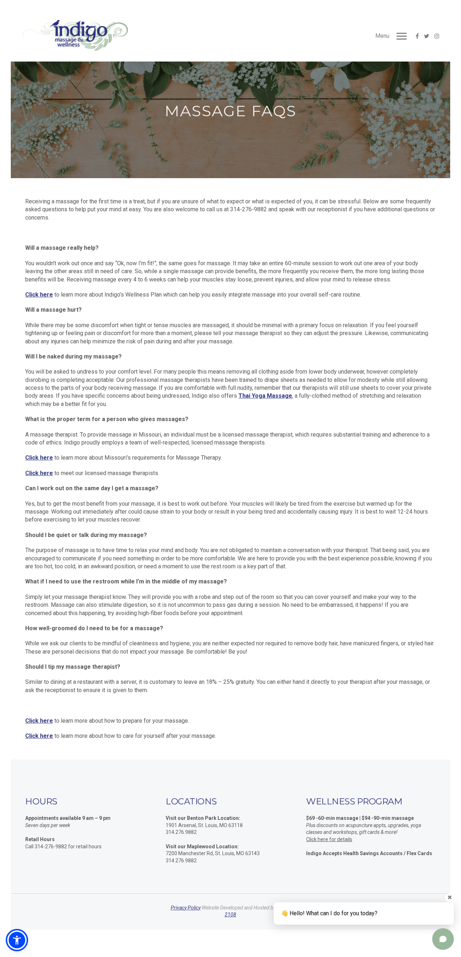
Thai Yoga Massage (265, 395)
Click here (39, 294)
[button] (17, 940)
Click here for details (329, 839)
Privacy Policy (186, 908)
